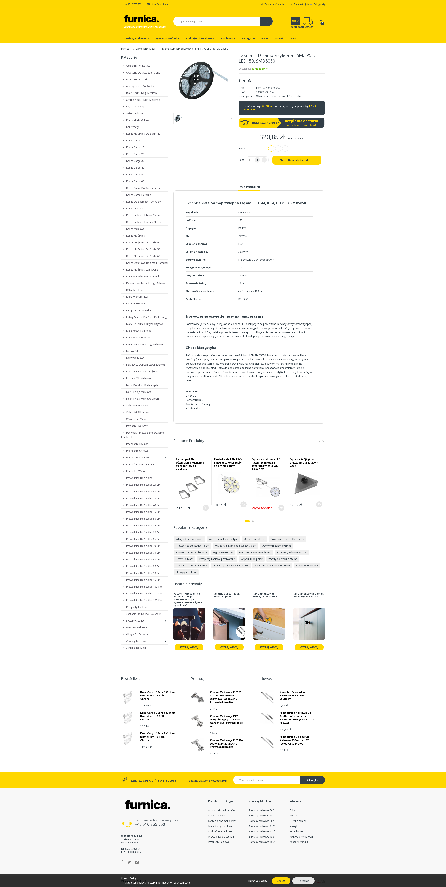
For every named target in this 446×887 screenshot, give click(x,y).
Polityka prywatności (301, 836)
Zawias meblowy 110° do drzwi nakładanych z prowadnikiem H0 (226, 743)
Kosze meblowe (217, 815)
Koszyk (294, 826)
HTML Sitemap (298, 821)
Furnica (125, 48)
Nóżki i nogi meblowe (220, 826)
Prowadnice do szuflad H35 (191, 552)
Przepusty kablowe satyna (291, 552)
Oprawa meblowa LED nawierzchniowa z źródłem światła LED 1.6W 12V (266, 464)
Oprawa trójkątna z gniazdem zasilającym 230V (304, 462)
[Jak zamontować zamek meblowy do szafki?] (309, 626)
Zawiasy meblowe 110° (262, 826)
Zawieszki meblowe (307, 565)
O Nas (293, 810)
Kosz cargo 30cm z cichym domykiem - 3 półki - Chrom (157, 695)
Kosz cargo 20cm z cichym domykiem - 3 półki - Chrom (157, 716)
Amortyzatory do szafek (221, 810)
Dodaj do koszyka (299, 160)
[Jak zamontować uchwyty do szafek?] (269, 626)
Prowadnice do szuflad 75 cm (287, 539)
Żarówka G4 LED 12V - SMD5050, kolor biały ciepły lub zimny (228, 462)
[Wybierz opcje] (206, 508)
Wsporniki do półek (252, 559)
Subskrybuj (312, 780)
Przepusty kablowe (218, 841)
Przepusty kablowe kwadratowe (231, 565)
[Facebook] (239, 80)
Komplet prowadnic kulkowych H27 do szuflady (292, 695)
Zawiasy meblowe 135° (262, 831)
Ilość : (242, 159)
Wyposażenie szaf (223, 552)
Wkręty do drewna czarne (282, 559)
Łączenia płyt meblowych (222, 821)
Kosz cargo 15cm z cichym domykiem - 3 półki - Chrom (157, 736)
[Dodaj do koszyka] (319, 504)
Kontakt (294, 815)
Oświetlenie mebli (266, 96)
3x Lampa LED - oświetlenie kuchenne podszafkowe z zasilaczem (190, 464)
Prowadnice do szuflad (221, 836)
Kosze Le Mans (184, 559)
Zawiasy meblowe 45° (261, 815)
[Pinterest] (249, 80)
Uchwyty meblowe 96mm (276, 545)
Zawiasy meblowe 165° (262, 841)
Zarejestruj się (301, 4)
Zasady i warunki (299, 841)
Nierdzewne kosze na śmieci (255, 552)
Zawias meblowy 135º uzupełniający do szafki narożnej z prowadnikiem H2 (226, 721)
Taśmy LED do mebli (289, 96)
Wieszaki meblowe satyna (223, 539)
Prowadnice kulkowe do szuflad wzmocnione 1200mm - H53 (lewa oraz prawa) (297, 718)
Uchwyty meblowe (254, 539)
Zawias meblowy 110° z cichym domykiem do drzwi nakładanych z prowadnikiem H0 (225, 697)
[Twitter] (244, 80)
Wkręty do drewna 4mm (189, 539)
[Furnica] (141, 19)
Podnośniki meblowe (220, 831)
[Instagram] (137, 862)
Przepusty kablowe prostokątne (217, 559)
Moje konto (296, 831)
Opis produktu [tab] (249, 187)
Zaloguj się (319, 4)
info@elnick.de (194, 408)
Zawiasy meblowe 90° (261, 821)
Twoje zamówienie (274, 4)
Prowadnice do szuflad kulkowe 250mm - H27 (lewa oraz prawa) (295, 740)
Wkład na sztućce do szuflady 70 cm (235, 545)
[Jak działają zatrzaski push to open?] (229, 626)
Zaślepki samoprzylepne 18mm (272, 565)
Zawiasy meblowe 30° (261, 810)
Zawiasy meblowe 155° (262, 836)
